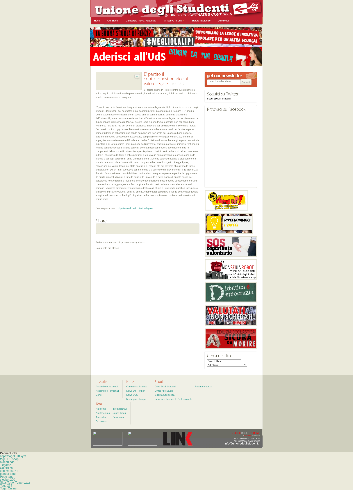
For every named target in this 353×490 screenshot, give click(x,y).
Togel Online (8, 488)
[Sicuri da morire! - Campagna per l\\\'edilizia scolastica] (231, 339)
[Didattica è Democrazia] (231, 292)
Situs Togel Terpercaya (15, 482)
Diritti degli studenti (165, 386)
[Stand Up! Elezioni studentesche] (226, 200)
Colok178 (6, 467)
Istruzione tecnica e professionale (173, 399)
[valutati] (231, 315)
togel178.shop (9, 459)
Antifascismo (103, 413)
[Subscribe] (246, 82)
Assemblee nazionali (107, 386)
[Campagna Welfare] (229, 223)
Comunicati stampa (136, 386)
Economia (101, 421)
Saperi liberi (119, 413)
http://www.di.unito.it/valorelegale (135, 208)
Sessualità (118, 417)
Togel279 (6, 485)
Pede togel (7, 476)
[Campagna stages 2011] (231, 269)
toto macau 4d (9, 470)
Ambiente (101, 408)
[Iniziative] (102, 381)
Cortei (99, 394)
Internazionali (120, 408)
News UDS (132, 394)
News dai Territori (135, 390)
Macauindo (7, 462)
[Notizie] (131, 381)
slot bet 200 (7, 479)
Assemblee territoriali (107, 390)
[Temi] (99, 404)
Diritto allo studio (164, 390)
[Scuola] (159, 381)
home (97, 20)
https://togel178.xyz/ (13, 456)
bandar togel (8, 473)
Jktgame (5, 465)
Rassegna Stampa (136, 399)
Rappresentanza (203, 386)
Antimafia (101, 417)
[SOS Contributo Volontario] (231, 246)
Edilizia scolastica (164, 394)
